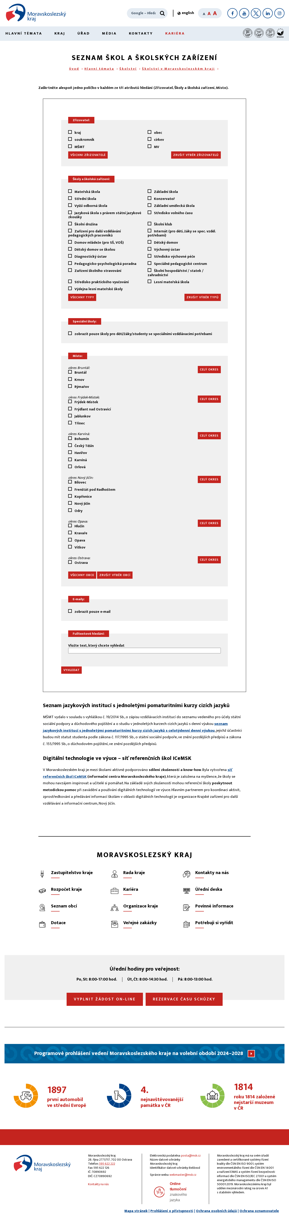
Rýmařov (81, 386)
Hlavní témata (23, 33)
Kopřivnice (83, 496)
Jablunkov (82, 416)
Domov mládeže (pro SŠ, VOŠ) (99, 242)
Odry (78, 510)
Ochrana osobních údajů (216, 1211)
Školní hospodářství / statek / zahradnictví (175, 272)
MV (156, 146)
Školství (128, 68)
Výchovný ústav (166, 249)
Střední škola (85, 198)
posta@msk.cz (191, 1155)
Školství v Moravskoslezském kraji (178, 68)
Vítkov (79, 547)
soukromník (84, 139)
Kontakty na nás (98, 1184)
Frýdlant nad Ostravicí (92, 409)
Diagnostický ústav (90, 256)
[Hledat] (162, 13)
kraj (77, 132)
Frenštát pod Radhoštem (94, 489)
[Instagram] (279, 13)
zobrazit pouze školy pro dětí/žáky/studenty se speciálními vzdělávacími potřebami (143, 333)
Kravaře (80, 533)
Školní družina (86, 224)
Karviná (80, 460)
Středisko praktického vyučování (101, 282)
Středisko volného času (173, 213)
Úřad (83, 33)
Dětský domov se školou (94, 249)
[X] (256, 13)
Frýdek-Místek (86, 402)
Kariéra (175, 33)
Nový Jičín (82, 503)
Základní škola (165, 191)
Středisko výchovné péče (174, 256)
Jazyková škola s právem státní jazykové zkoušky (104, 215)
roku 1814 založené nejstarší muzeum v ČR (254, 1096)
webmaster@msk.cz (183, 1174)
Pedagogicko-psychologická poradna (105, 263)
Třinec (79, 423)
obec (157, 132)
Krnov (79, 379)
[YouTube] (244, 13)
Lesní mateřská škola (171, 282)
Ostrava (81, 562)
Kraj (59, 33)
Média (109, 33)
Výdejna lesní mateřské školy (98, 289)
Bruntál (80, 372)
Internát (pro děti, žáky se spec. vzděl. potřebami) (182, 233)
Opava (79, 540)
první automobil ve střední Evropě (66, 1097)
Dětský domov (165, 242)
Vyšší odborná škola (90, 205)
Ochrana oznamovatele (259, 1211)
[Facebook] (232, 13)
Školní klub (162, 224)
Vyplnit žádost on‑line (105, 999)
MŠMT (79, 146)
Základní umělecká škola (174, 205)
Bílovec (80, 482)
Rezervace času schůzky (184, 999)
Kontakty (141, 33)
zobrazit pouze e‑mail (92, 611)
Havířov (80, 452)
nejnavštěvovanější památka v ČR (162, 1097)
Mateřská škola (87, 191)
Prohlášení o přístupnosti (171, 1211)
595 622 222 (107, 1163)
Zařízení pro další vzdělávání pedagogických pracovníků (94, 233)
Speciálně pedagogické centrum (180, 263)
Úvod (74, 68)
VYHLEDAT (71, 670)
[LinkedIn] (268, 13)
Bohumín (81, 438)
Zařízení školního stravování (97, 271)
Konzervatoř (164, 198)
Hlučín (79, 526)
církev (158, 139)
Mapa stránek (136, 1211)
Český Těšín (84, 445)
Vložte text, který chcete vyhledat (96, 646)
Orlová (80, 467)
